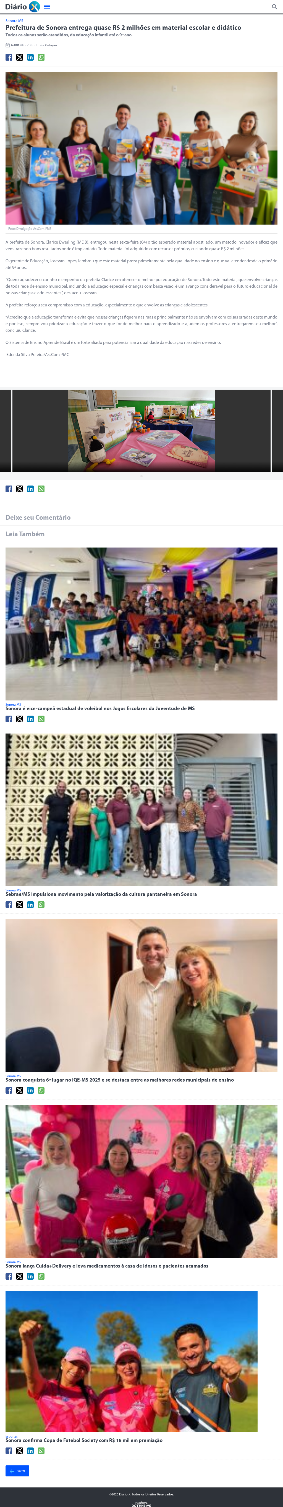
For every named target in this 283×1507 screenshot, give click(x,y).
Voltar (21, 1471)
